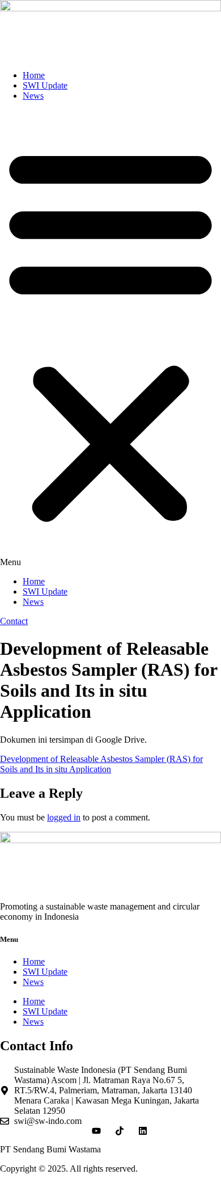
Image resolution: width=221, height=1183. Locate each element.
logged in (63, 817)
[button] (110, 338)
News (33, 95)
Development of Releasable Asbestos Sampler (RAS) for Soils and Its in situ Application (101, 764)
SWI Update (45, 85)
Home (34, 75)
